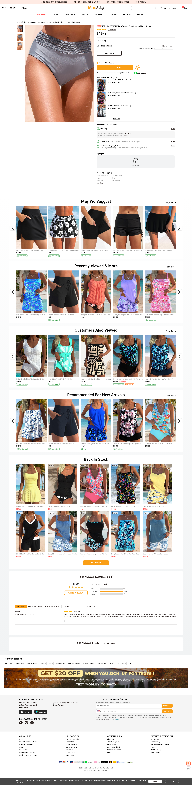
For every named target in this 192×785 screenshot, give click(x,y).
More (173, 129)
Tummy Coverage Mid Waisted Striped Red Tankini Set (99, 379)
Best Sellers (8, 663)
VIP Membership (71, 747)
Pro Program (111, 744)
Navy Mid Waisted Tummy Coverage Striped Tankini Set (131, 379)
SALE (153, 15)
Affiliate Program (113, 742)
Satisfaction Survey (114, 750)
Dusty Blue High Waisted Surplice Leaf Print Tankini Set (162, 554)
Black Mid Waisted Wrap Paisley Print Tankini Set (96, 554)
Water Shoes (102, 663)
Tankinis (43, 663)
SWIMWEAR (99, 15)
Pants (130, 663)
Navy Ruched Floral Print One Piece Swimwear (127, 554)
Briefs (124, 663)
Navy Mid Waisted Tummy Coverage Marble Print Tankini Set (101, 315)
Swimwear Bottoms (74, 663)
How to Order (70, 742)
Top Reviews (21, 606)
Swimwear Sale (19, 663)
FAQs (21, 739)
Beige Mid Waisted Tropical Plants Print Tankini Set (33, 379)
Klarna (152, 747)
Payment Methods (72, 739)
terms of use (92, 770)
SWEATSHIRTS (70, 15)
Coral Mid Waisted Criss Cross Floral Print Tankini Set (98, 506)
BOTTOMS (127, 15)
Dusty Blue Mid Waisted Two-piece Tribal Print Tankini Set (67, 554)
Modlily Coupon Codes (27, 752)
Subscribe (167, 706)
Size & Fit (22, 747)
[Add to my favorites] (137, 67)
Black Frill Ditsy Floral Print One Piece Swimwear (127, 506)
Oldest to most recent (52, 606)
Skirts (117, 663)
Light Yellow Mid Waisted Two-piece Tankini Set (159, 506)
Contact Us (70, 750)
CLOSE (172, 781)
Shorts (111, 663)
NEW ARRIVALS (42, 15)
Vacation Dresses (32, 663)
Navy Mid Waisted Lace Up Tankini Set (61, 250)
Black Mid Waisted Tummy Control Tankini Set (160, 250)
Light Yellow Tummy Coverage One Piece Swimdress (34, 506)
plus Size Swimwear (89, 663)
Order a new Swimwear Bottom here (163, 49)
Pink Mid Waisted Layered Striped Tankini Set (128, 444)
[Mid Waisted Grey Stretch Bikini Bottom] (59, 73)
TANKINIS (113, 15)
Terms (111, 719)
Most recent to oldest (35, 606)
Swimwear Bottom (44, 22)
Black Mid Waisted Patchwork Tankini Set (30, 554)
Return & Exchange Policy (28, 742)
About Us (110, 739)
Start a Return (71, 755)
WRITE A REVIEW (76, 593)
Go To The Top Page (114, 82)
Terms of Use (154, 739)
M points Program (72, 744)
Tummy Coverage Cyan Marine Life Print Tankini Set (34, 250)
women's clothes (23, 22)
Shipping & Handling (26, 744)
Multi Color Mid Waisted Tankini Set (157, 379)
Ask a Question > (110, 643)
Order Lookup (70, 752)
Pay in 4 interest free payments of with (116, 73)
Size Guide (170, 46)
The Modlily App (155, 750)
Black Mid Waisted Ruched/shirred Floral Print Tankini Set (67, 506)
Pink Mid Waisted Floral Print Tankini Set (62, 444)
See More (100, 183)
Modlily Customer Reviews (28, 755)
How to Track (23, 750)
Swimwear (33, 22)
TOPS (56, 15)
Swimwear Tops (60, 663)
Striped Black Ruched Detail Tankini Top (61, 379)
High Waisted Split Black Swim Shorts (158, 315)
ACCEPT (155, 781)
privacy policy (103, 770)
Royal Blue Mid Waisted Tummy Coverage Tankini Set (99, 444)
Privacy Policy (155, 742)
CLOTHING (141, 15)
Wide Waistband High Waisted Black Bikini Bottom (65, 315)
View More (116, 119)
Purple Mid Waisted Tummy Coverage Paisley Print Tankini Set (134, 315)
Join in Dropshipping (114, 747)
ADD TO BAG (115, 67)
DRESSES (85, 15)
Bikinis (51, 663)
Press (109, 752)
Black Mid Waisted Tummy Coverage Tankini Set (32, 315)
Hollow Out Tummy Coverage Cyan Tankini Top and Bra (164, 444)
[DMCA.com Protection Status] (130, 762)
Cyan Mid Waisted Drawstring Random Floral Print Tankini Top (37, 444)
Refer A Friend (155, 752)
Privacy (117, 719)
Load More (96, 562)
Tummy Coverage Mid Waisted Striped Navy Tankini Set (131, 250)
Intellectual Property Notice (159, 744)
